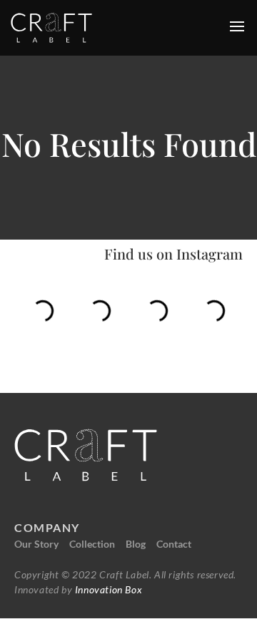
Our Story (36, 544)
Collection (92, 544)
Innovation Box (107, 589)
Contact (173, 544)
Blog (136, 544)
